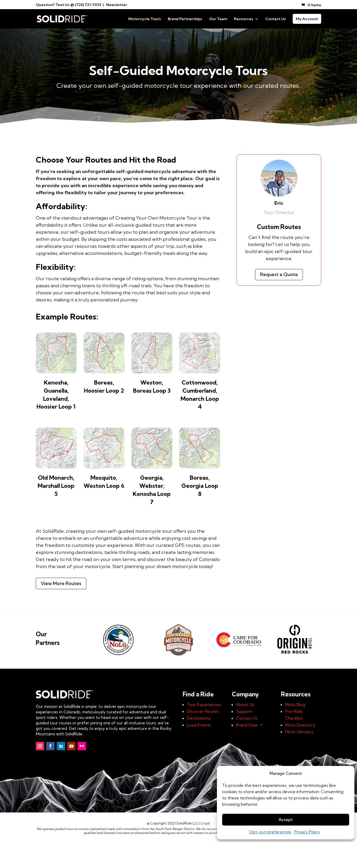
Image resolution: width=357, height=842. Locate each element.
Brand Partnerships (185, 19)
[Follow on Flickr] (82, 746)
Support (244, 711)
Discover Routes (203, 711)
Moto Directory (300, 725)
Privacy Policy (307, 831)
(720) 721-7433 (88, 4)
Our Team (218, 19)
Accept (286, 819)
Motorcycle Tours (144, 19)
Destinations (199, 718)
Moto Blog (295, 704)
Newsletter (116, 4)
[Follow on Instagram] (40, 746)
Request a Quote (279, 274)
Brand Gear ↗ (249, 725)
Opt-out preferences (270, 831)
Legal (205, 823)
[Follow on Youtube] (71, 746)
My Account (307, 18)
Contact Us (275, 19)
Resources (243, 19)
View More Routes (61, 583)
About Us (245, 704)
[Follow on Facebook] (50, 746)
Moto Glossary (299, 731)
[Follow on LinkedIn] (61, 746)
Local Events (199, 725)
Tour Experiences (204, 704)
